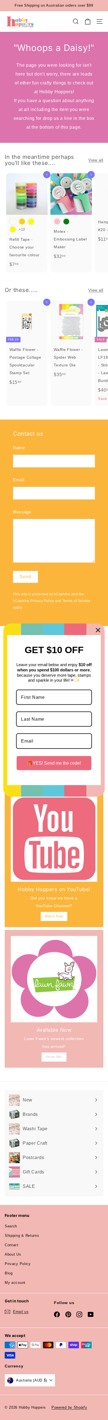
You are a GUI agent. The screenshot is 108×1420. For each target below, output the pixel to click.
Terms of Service (77, 601)
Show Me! (54, 1057)
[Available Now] (54, 979)
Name (19, 447)
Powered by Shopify (69, 1407)
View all (95, 160)
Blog (9, 1273)
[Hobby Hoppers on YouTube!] (54, 838)
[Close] (98, 630)
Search (11, 1226)
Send (25, 576)
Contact (12, 1245)
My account (15, 1283)
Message (22, 511)
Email (18, 479)
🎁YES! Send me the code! (54, 763)
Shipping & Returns (22, 1235)
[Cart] (87, 21)
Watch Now (54, 916)
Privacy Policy (42, 601)
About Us (13, 1254)
